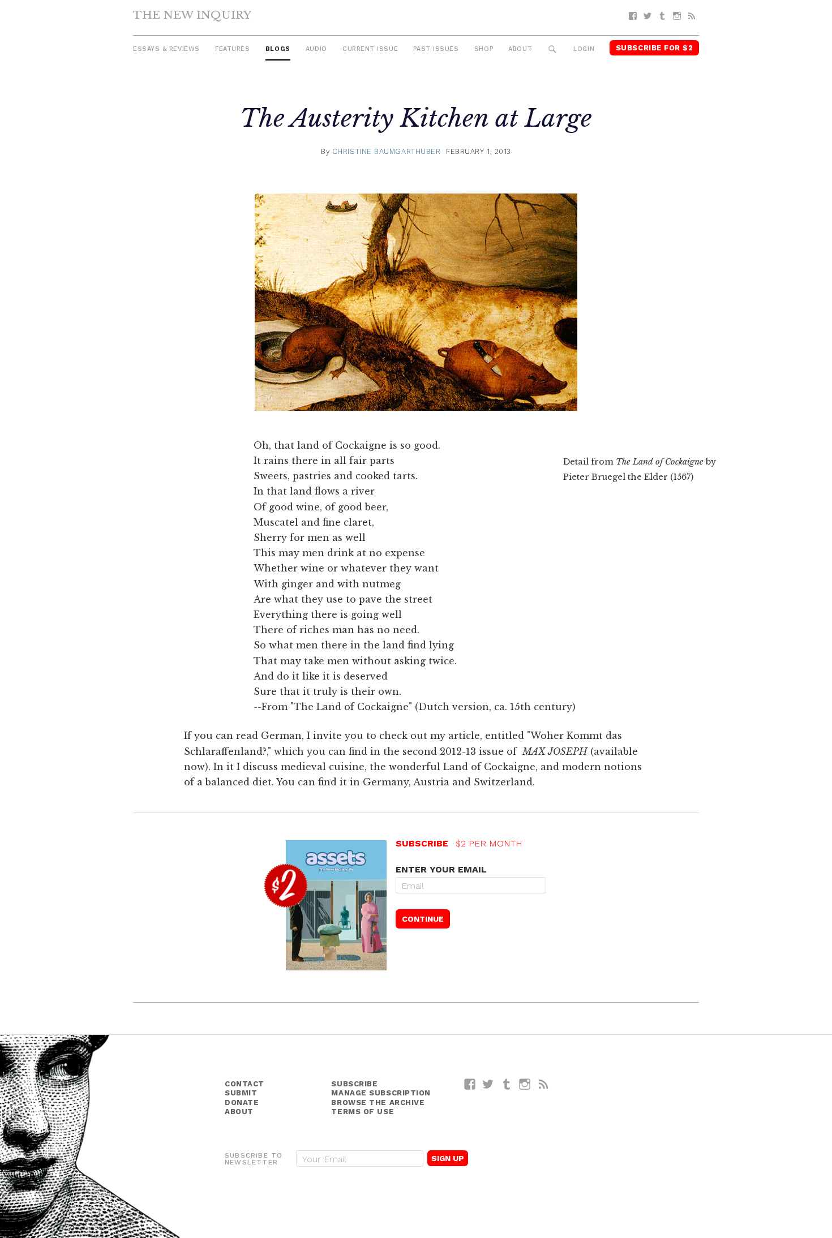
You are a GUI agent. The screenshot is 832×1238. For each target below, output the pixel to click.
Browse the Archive (377, 1102)
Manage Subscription (380, 1093)
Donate (242, 1102)
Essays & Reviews (166, 49)
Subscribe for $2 (654, 48)
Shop (483, 49)
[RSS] (691, 16)
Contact (244, 1084)
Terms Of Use (362, 1111)
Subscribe (354, 1084)
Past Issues (435, 49)
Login (583, 49)
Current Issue (370, 49)
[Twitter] (647, 16)
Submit (241, 1093)
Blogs (277, 49)
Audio (316, 49)
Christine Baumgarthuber (386, 151)
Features (232, 49)
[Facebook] (632, 16)
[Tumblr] (662, 16)
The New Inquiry (192, 15)
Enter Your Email (441, 869)
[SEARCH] (552, 49)
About (520, 49)
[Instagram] (677, 16)
